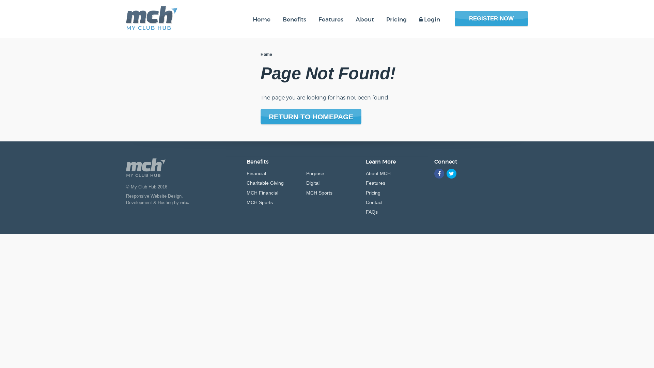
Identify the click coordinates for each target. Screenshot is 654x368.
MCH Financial (262, 193)
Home (266, 54)
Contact (374, 202)
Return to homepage (311, 117)
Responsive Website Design (154, 196)
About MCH (378, 173)
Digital (313, 183)
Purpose (315, 173)
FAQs (372, 212)
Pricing (373, 193)
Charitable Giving (265, 183)
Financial (256, 173)
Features (375, 183)
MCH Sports (260, 202)
